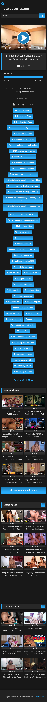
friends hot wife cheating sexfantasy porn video (24, 199)
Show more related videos (24, 490)
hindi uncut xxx (34, 313)
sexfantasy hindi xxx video (24, 343)
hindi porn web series (24, 284)
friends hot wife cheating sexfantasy (24, 192)
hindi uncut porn (33, 302)
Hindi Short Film (24, 110)
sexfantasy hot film (24, 348)
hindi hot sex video (24, 238)
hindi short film (14, 302)
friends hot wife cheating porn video (24, 186)
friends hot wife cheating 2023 (24, 174)
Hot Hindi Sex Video (24, 122)
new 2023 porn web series (24, 325)
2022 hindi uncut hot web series (24, 145)
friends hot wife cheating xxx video (24, 220)
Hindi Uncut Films (24, 116)
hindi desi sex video (24, 226)
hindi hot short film (24, 244)
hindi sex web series (24, 296)
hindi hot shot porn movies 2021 (24, 249)
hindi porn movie (32, 273)
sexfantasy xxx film (24, 366)
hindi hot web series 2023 (24, 261)
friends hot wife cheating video (24, 214)
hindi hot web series (24, 255)
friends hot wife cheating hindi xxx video (24, 180)
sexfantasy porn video (24, 360)
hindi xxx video (34, 319)
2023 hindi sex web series (24, 157)
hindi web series (14, 319)
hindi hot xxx (14, 273)
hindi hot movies (24, 232)
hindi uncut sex (14, 313)
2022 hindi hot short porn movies (24, 128)
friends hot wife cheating (24, 168)
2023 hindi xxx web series (24, 163)
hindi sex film (14, 290)
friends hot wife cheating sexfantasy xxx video (24, 207)
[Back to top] (39, 694)
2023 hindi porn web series (24, 151)
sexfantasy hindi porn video (24, 337)
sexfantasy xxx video (24, 372)
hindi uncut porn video (24, 308)
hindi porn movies (24, 279)
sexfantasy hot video (24, 354)
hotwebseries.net (15, 8)
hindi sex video (33, 290)
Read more (22, 98)
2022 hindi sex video (24, 134)
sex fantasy (24, 331)
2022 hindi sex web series (24, 139)
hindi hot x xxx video (24, 267)
